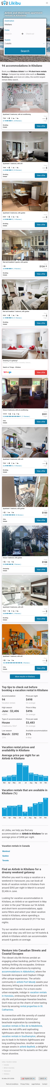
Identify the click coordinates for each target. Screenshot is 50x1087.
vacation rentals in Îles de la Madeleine (22, 1025)
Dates (7, 30)
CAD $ (42, 1078)
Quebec (5, 856)
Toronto (5, 860)
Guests (7, 40)
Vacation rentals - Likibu (11, 2)
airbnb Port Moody (26, 982)
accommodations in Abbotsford (18, 971)
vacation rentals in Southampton (19, 1036)
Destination (9, 21)
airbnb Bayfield (27, 1046)
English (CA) (28, 1078)
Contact (44, 1084)
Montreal (6, 851)
